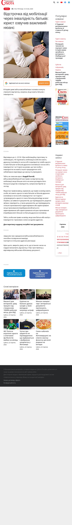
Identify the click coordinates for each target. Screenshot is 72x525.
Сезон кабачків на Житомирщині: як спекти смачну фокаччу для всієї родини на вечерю (43, 338)
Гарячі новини (60, 22)
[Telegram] (69, 2)
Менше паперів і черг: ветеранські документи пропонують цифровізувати (43, 305)
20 (63, 242)
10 (57, 239)
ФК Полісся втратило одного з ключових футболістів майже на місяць (11, 335)
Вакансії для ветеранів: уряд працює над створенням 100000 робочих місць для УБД (10, 306)
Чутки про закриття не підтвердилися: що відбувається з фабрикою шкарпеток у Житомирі (27, 338)
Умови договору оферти (12, 380)
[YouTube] (61, 2)
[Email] (57, 2)
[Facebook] (65, 2)
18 (59, 242)
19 (61, 242)
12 (61, 239)
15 (66, 239)
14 (64, 239)
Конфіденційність (10, 383)
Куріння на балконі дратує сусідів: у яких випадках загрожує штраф (27, 305)
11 (59, 239)
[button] (54, 2)
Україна (58, 70)
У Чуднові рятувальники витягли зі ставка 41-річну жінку (61, 28)
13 (63, 239)
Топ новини (59, 41)
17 (57, 242)
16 (68, 239)
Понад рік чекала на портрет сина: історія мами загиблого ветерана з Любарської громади (61, 51)
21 (64, 242)
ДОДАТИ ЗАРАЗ (43, 83)
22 (66, 242)
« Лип (60, 253)
